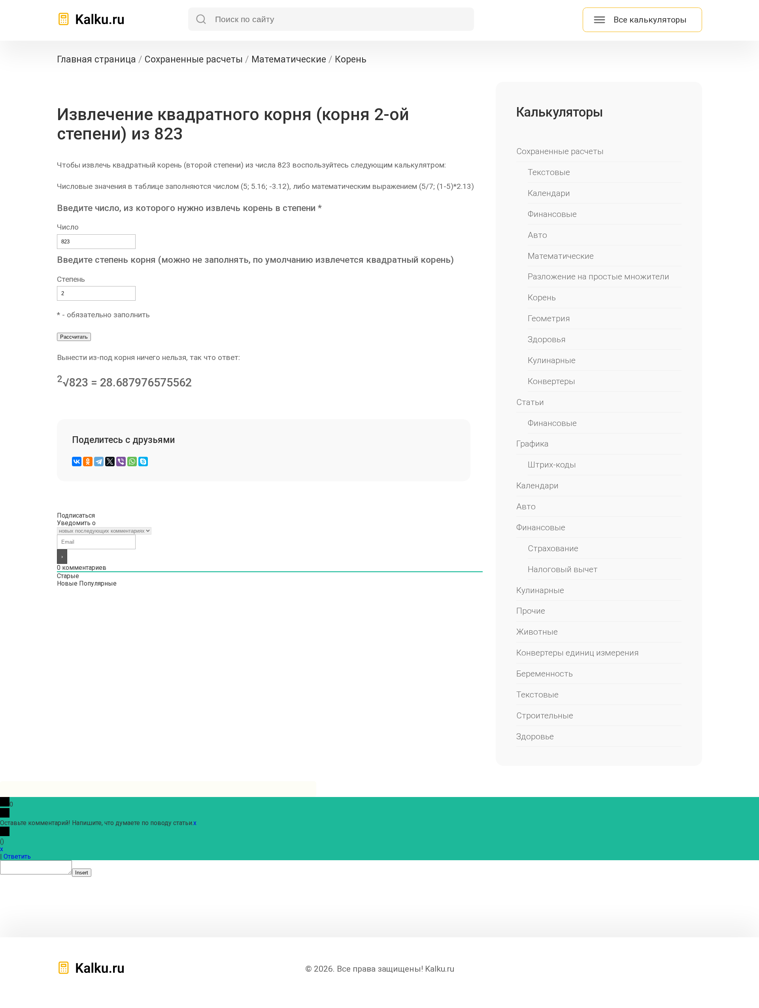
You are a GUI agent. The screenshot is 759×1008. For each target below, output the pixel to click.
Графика (532, 443)
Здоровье (535, 736)
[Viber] (121, 461)
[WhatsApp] (132, 461)
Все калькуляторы (650, 19)
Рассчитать (74, 337)
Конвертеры (551, 381)
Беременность (544, 673)
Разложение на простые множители (598, 276)
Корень (542, 297)
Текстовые (549, 172)
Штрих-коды (552, 464)
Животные (537, 632)
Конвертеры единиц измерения (577, 653)
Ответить (17, 856)
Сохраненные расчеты (560, 151)
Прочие (530, 611)
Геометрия (549, 318)
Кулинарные (552, 360)
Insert (81, 873)
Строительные (544, 715)
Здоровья (547, 339)
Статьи (530, 402)
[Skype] (143, 461)
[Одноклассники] (88, 461)
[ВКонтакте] (76, 461)
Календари (549, 193)
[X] (110, 461)
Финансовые (552, 214)
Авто (537, 235)
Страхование (553, 548)
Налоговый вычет (563, 569)
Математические (561, 256)
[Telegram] (99, 461)
